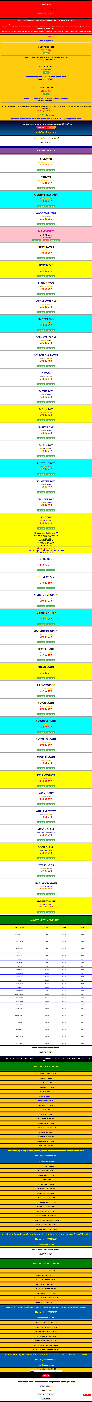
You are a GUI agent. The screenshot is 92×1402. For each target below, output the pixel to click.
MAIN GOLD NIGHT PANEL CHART (46, 1229)
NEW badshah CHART (46, 1146)
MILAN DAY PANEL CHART (46, 1275)
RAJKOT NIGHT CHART (46, 1171)
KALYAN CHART (46, 1078)
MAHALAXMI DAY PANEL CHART (46, 1298)
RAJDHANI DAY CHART (46, 1132)
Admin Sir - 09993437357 (46, 127)
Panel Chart (50, 170)
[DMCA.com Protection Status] (46, 1399)
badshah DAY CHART (46, 1083)
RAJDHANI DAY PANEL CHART (46, 1327)
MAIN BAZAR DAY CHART (46, 1141)
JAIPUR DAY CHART (46, 1114)
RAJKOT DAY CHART (46, 1110)
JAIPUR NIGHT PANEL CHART (46, 1336)
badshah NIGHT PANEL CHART (46, 1341)
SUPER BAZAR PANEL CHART (46, 1302)
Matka (52, 14)
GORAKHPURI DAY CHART (46, 1128)
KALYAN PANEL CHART (46, 1271)
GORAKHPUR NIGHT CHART (46, 1202)
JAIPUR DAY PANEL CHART (46, 1289)
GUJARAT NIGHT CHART (46, 1189)
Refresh (46, 53)
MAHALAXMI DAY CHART (46, 1123)
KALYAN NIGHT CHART (46, 1180)
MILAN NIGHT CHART (46, 1166)
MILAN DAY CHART (46, 1105)
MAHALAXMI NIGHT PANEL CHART (46, 1350)
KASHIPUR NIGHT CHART (46, 1211)
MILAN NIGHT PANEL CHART (46, 1323)
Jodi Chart (41, 170)
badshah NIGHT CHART (46, 1184)
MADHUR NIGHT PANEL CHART (46, 1332)
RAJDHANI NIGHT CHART (46, 1207)
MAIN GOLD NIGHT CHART (46, 1225)
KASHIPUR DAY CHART (46, 1137)
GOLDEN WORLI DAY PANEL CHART (46, 1220)
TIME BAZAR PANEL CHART (46, 1293)
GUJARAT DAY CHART (46, 1087)
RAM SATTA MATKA (46, 9)
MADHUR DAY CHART (46, 1119)
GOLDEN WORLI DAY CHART (46, 1216)
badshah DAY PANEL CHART (46, 1280)
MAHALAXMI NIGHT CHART (46, 1198)
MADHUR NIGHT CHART (46, 1193)
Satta (47, 14)
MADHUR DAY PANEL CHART (46, 1284)
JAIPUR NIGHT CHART (46, 1175)
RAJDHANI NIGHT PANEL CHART (46, 1345)
